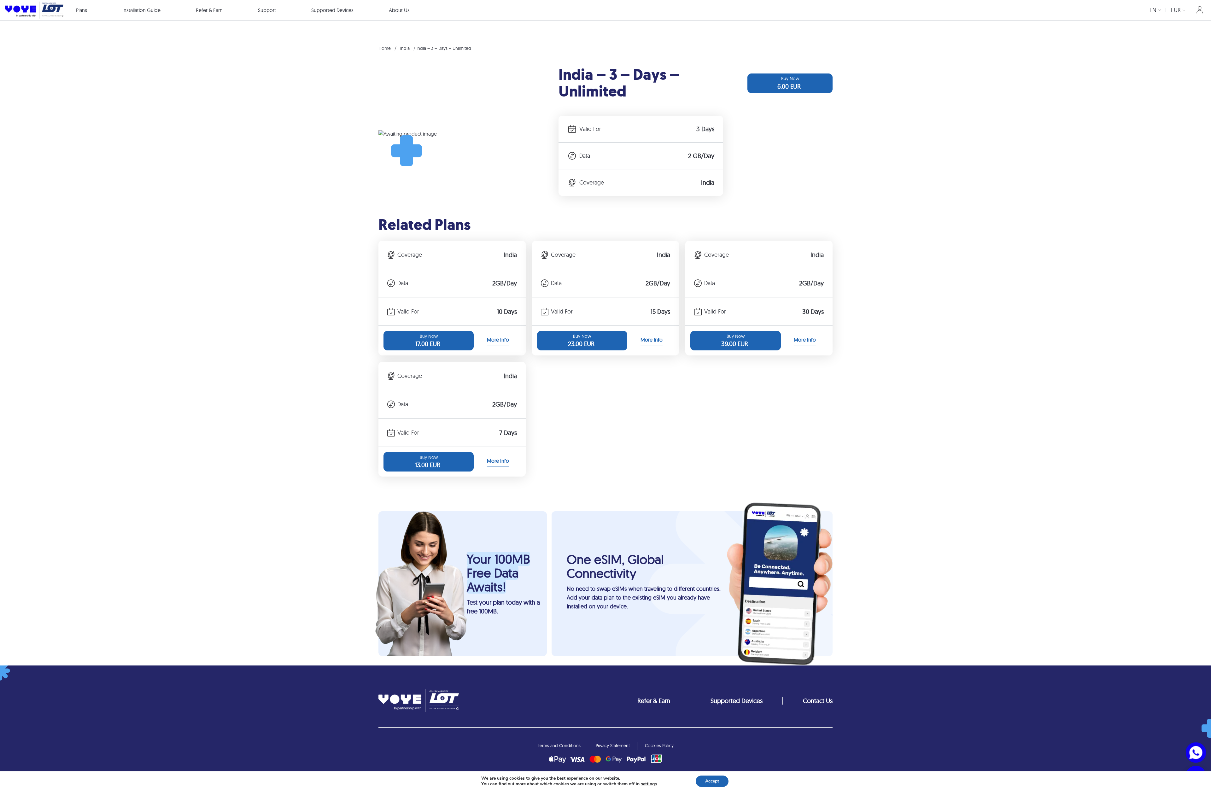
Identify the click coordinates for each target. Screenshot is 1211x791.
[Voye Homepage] (34, 10)
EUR (1176, 10)
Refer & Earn (209, 10)
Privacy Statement (613, 745)
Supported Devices (332, 10)
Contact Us (818, 701)
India (405, 48)
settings (649, 784)
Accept (712, 781)
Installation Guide (141, 10)
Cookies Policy (659, 745)
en (1153, 10)
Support (267, 10)
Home (384, 48)
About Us (399, 10)
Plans (81, 10)
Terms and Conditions (559, 745)
